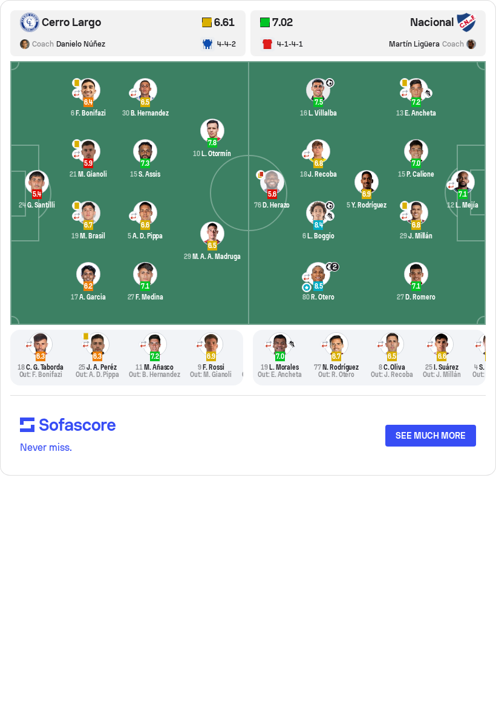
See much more (431, 436)
